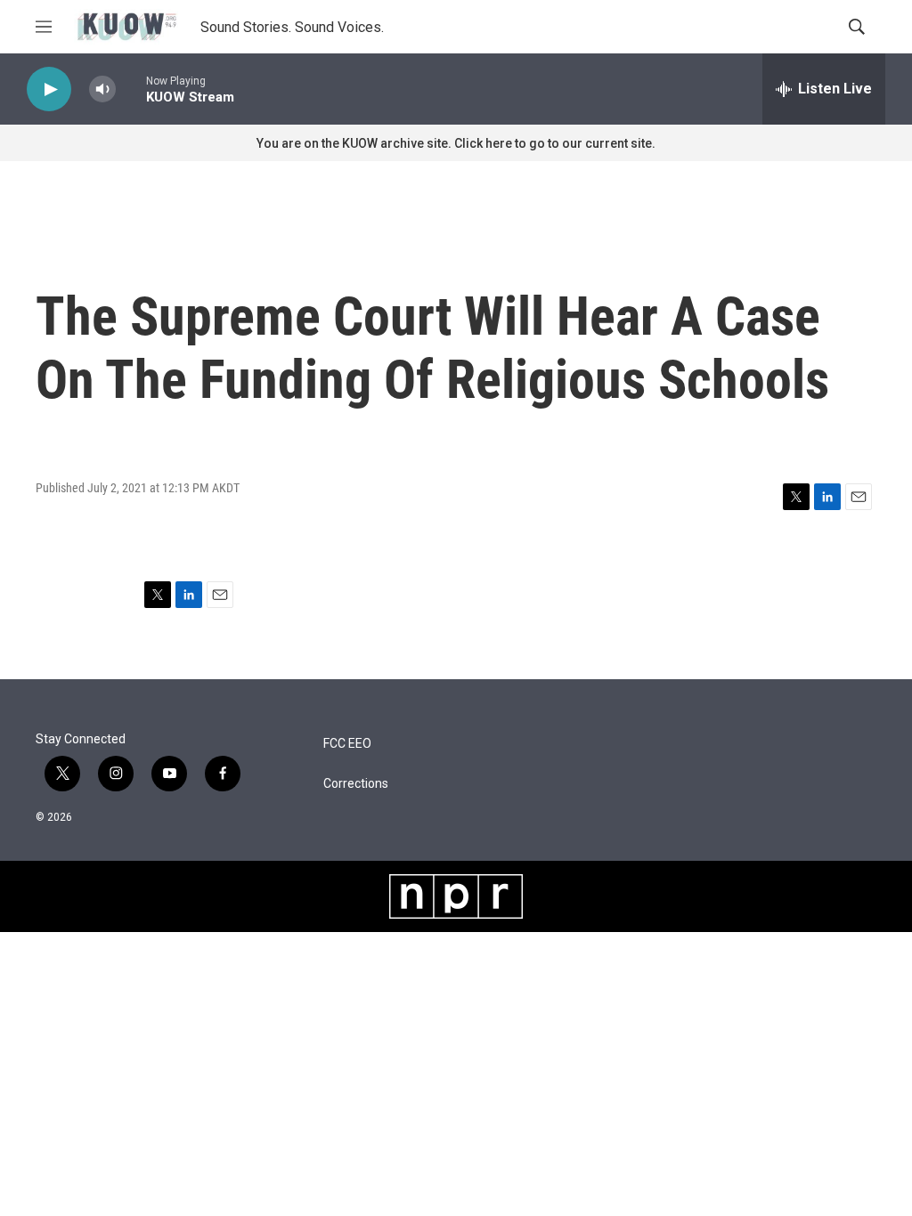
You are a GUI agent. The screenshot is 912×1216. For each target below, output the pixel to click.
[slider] (131, 88)
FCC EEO (347, 743)
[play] (49, 89)
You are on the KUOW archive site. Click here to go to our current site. (456, 143)
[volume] (102, 89)
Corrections (355, 783)
